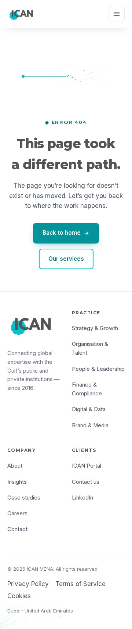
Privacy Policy (28, 584)
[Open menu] (117, 14)
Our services (66, 258)
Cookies (19, 596)
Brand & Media (90, 425)
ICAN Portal (86, 465)
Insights (17, 482)
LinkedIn (82, 497)
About (14, 465)
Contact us (85, 482)
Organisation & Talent (90, 348)
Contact (17, 529)
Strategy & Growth (95, 328)
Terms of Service (80, 584)
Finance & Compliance (87, 389)
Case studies (23, 497)
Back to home (62, 232)
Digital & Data (89, 409)
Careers (17, 513)
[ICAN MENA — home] (21, 14)
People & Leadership (98, 369)
